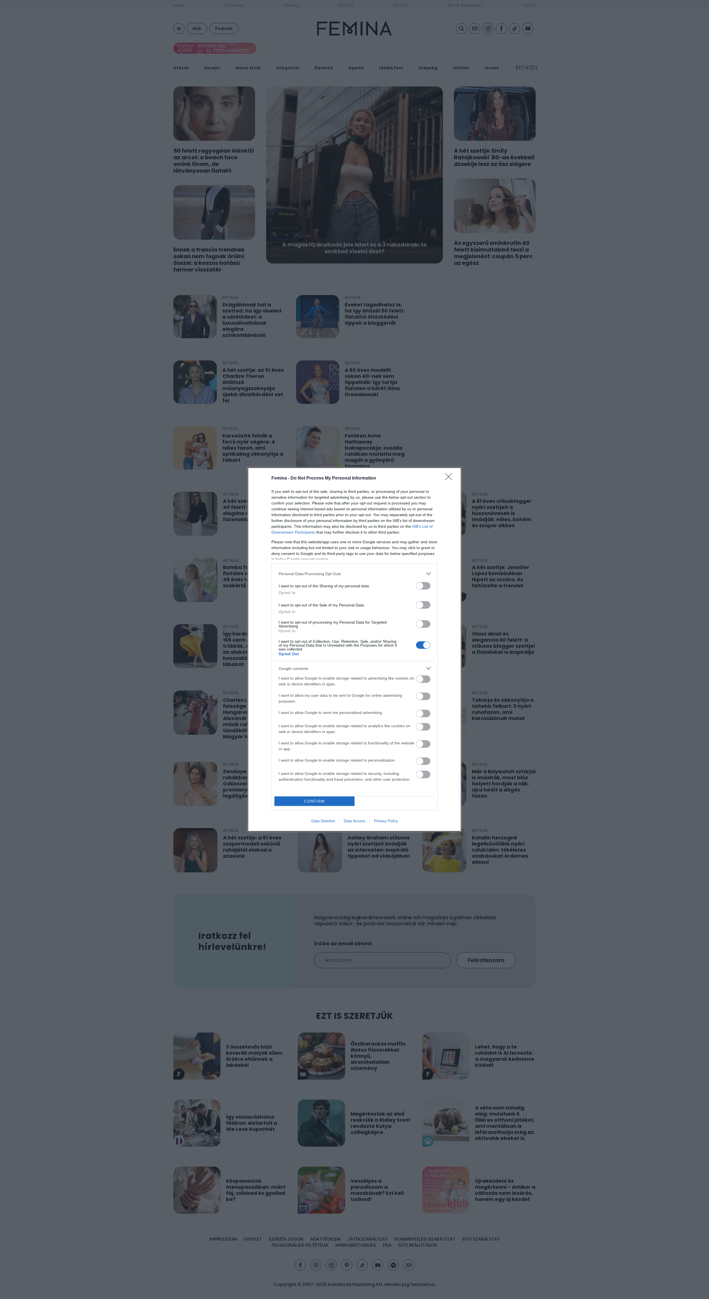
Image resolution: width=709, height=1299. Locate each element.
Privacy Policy (386, 821)
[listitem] (354, 574)
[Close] (450, 478)
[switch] (423, 586)
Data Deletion (323, 821)
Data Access (354, 821)
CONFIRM (314, 801)
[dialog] (354, 649)
